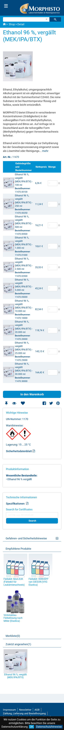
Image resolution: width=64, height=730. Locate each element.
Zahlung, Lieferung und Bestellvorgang (24, 713)
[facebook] (44, 403)
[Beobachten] (14, 403)
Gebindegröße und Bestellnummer (23, 167)
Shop (12, 24)
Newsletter (25, 709)
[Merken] (6, 403)
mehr (45, 150)
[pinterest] (58, 403)
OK (31, 726)
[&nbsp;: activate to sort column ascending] (9, 167)
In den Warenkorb (32, 394)
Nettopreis (41, 166)
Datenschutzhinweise (49, 726)
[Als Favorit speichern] (23, 403)
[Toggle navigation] (6, 6)
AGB (37, 709)
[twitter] (51, 403)
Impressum (9, 709)
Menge (52, 166)
